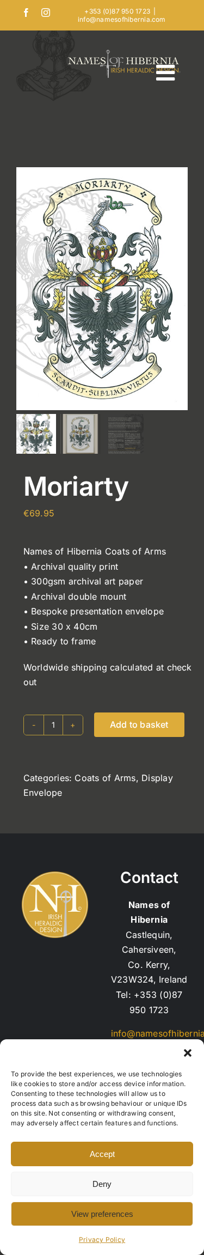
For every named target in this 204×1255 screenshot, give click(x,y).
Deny (102, 1184)
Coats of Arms (105, 777)
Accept (102, 1154)
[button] (187, 1052)
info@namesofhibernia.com (122, 19)
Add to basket (139, 724)
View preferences (102, 1214)
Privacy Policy (102, 1239)
